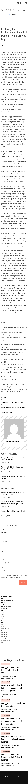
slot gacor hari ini (6, 606)
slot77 (3, 602)
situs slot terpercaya (6, 596)
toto (2, 610)
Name (2, 551)
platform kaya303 (6, 628)
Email (2, 559)
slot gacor (4, 638)
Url (2, 567)
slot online (4, 632)
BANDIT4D (4, 614)
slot (2, 598)
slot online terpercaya (7, 600)
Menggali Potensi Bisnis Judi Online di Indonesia (13, 704)
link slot (3, 612)
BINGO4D (3, 618)
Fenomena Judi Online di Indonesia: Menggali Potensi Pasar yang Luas (12, 468)
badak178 (4, 608)
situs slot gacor (5, 640)
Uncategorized (6, 664)
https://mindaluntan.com (11, 443)
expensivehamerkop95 (7, 45)
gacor (2, 626)
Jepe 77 (3, 604)
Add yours (4, 532)
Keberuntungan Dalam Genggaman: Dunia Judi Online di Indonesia (11, 721)
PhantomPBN (15, 777)
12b (2, 630)
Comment (4, 538)
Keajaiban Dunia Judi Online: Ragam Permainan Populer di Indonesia (13, 739)
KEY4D (3, 620)
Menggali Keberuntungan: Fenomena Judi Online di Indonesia (12, 757)
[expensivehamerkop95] (14, 429)
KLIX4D (3, 616)
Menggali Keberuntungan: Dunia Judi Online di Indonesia (12, 459)
